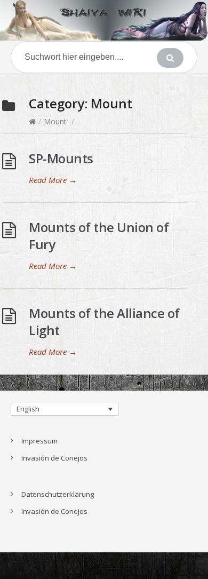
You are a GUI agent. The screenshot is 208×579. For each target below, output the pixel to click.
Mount (55, 121)
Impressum (39, 441)
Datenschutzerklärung (57, 494)
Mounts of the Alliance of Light (104, 321)
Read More (53, 180)
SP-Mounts (61, 158)
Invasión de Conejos (54, 458)
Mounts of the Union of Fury (99, 235)
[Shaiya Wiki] (104, 20)
